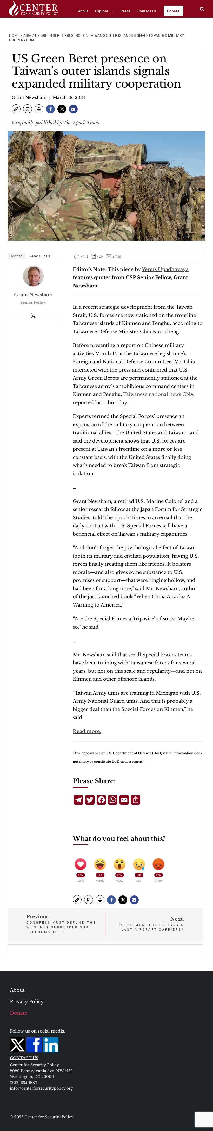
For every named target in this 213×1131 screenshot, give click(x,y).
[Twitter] (33, 315)
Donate (173, 11)
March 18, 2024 (69, 97)
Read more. (87, 731)
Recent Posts (40, 256)
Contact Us (147, 11)
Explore (102, 11)
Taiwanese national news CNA (158, 394)
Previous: (61, 924)
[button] (16, 108)
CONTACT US (24, 1058)
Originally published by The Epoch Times (55, 123)
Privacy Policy (27, 1002)
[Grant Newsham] (33, 276)
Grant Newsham (29, 97)
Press (126, 11)
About (83, 11)
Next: (150, 923)
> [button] (202, 8)
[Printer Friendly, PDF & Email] (98, 256)
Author (16, 256)
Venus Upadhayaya (165, 269)
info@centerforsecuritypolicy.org (41, 1088)
